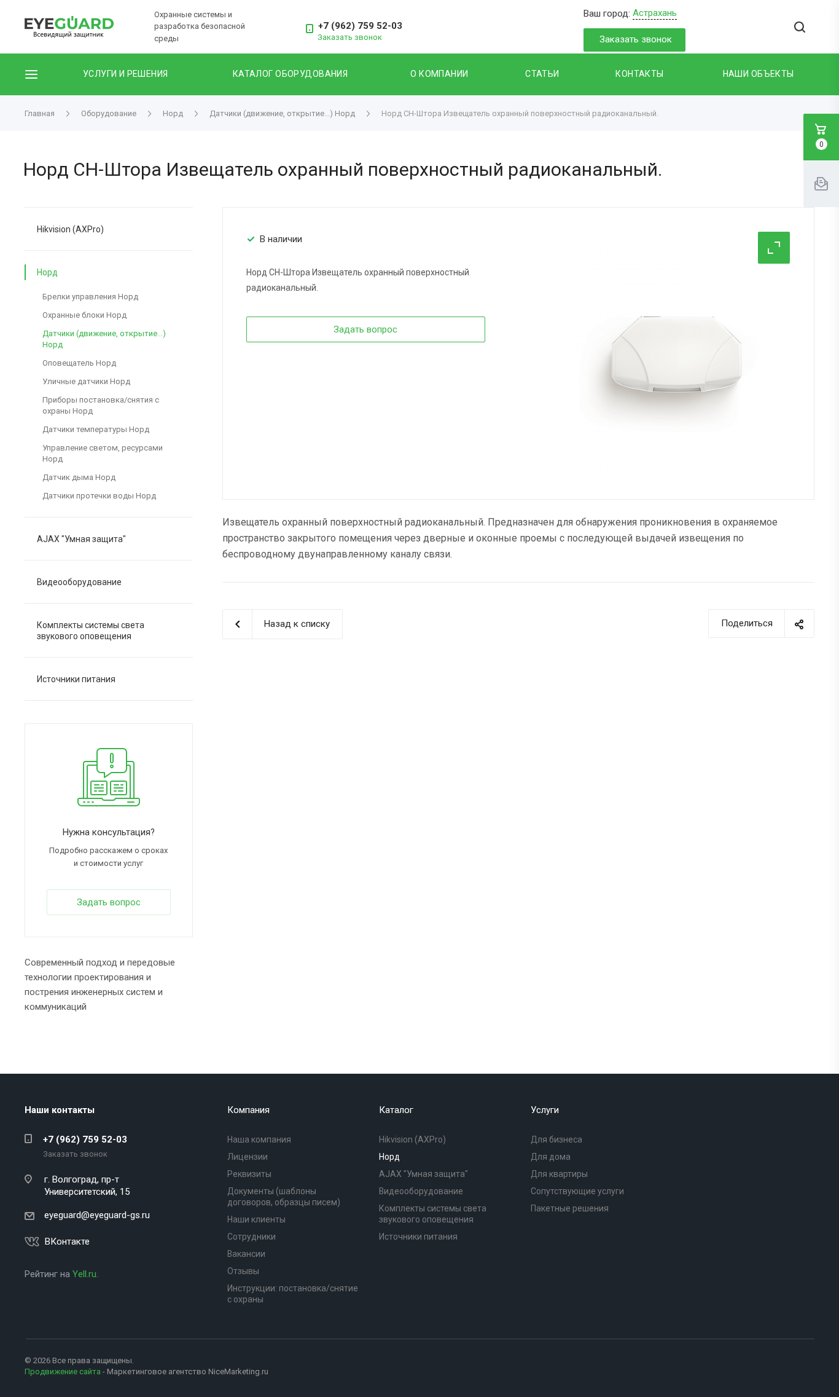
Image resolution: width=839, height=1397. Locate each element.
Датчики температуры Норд (95, 429)
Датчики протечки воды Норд (99, 495)
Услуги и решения (125, 74)
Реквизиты (249, 1174)
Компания (248, 1110)
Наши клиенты (256, 1219)
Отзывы (243, 1271)
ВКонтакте (67, 1241)
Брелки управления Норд (90, 296)
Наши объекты (758, 74)
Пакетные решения (570, 1208)
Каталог (396, 1110)
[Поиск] (799, 28)
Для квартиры (559, 1174)
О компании (439, 74)
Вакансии (246, 1254)
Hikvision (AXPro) (70, 229)
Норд (47, 272)
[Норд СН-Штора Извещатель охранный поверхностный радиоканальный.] (677, 354)
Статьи (542, 74)
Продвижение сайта (63, 1371)
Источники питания (76, 679)
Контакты (639, 74)
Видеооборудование (79, 582)
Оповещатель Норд (79, 363)
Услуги (545, 1110)
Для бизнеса (556, 1139)
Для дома (551, 1157)
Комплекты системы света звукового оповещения (90, 630)
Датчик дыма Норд (78, 477)
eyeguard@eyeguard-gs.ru (97, 1215)
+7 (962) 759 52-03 (360, 25)
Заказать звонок (635, 39)
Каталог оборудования (290, 74)
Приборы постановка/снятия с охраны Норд (100, 405)
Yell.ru (84, 1274)
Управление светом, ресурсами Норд (102, 453)
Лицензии (247, 1157)
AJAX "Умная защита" (81, 539)
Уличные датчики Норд (86, 381)
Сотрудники (251, 1237)
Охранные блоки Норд (84, 315)
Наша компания (259, 1139)
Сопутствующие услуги (577, 1191)
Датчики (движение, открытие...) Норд (104, 339)
